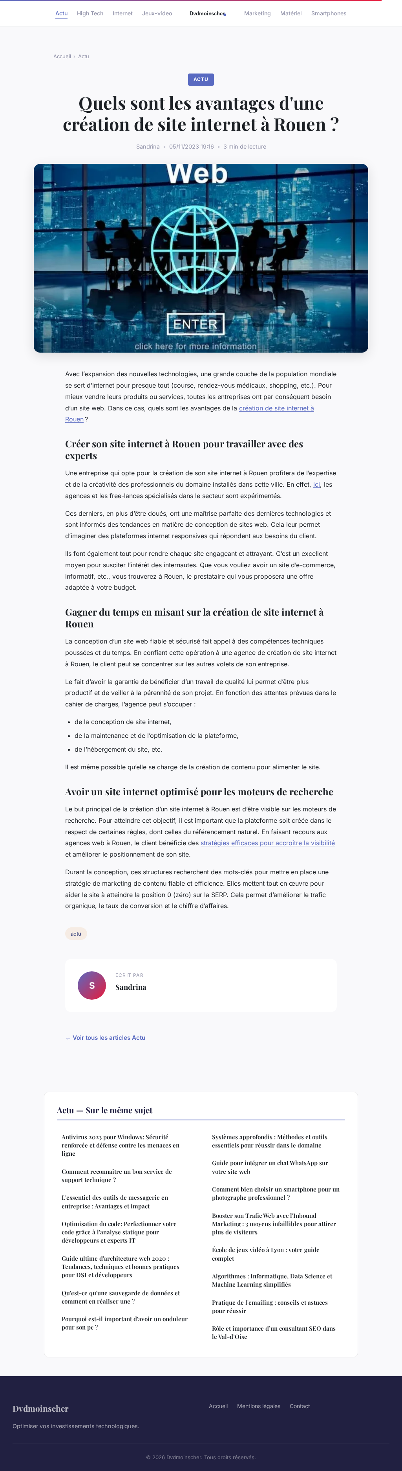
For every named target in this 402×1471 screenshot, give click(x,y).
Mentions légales (258, 1406)
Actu (61, 13)
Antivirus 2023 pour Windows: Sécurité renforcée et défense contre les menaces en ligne (120, 1145)
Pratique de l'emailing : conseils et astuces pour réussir (270, 1306)
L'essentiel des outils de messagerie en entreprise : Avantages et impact (115, 1201)
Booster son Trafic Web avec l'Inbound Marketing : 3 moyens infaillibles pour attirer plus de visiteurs (274, 1224)
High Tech (90, 13)
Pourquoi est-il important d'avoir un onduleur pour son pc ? (125, 1323)
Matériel (291, 13)
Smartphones (329, 13)
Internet (123, 13)
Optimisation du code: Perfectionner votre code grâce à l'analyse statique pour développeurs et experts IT (119, 1232)
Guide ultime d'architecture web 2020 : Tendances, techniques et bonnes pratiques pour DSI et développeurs (120, 1266)
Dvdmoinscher (41, 1408)
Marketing (257, 13)
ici (316, 484)
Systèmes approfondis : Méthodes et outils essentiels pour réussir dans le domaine (269, 1141)
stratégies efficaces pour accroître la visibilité (268, 843)
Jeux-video (157, 13)
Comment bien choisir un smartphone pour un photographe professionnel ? (276, 1193)
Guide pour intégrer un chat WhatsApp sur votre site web (270, 1167)
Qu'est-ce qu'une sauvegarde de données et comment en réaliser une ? (121, 1297)
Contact (300, 1406)
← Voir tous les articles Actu (105, 1037)
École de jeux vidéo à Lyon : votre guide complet (266, 1254)
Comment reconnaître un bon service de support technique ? (117, 1176)
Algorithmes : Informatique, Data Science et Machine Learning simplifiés (272, 1280)
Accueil (62, 56)
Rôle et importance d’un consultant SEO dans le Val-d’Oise (274, 1332)
